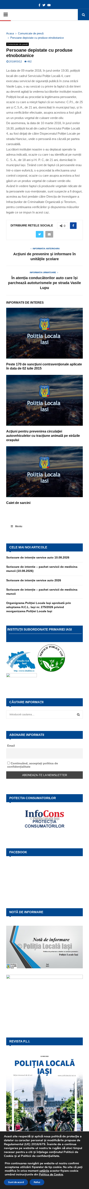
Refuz (37, 1182)
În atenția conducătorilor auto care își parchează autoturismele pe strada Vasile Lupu (44, 283)
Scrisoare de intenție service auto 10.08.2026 (37, 557)
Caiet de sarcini (18, 503)
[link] (44, 1171)
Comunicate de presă (17, 44)
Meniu (18, 526)
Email (11, 745)
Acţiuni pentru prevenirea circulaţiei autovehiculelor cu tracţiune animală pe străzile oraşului (43, 436)
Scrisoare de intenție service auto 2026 (33, 580)
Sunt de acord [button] (16, 1182)
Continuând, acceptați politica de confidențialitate (32, 765)
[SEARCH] (78, 714)
